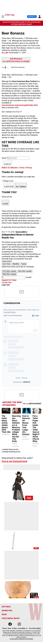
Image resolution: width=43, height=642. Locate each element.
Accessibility (21, 628)
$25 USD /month (25, 271)
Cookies (14, 628)
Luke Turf (8, 53)
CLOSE (5, 204)
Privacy (29, 168)
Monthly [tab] (16, 264)
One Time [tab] (6, 264)
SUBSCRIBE (9, 187)
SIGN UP (7, 164)
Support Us (32, 16)
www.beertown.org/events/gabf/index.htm (19, 105)
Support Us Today (9, 280)
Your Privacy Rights (35, 628)
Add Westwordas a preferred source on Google (16, 60)
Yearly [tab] (23, 264)
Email (4, 158)
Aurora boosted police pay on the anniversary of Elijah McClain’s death (21, 23)
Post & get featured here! (14, 461)
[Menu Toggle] (3, 16)
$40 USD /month (9, 274)
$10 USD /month (9, 271)
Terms (22, 168)
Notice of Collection (10, 168)
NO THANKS (21, 187)
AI (26, 628)
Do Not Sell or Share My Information (21, 639)
